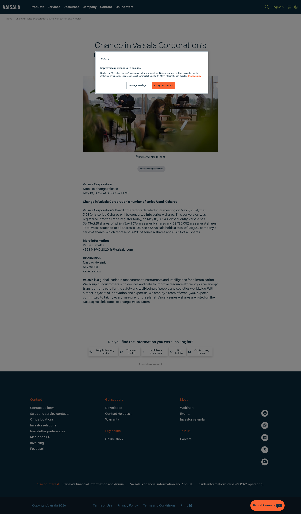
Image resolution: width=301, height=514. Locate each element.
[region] (151, 72)
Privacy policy (194, 76)
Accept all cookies (163, 85)
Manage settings (137, 85)
